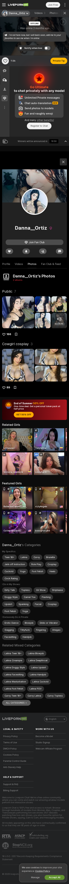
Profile (6, 264)
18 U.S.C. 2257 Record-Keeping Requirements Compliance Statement (32, 858)
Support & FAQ (10, 784)
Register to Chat (39, 126)
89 (8, 387)
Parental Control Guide (14, 761)
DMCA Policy (10, 748)
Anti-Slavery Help (12, 767)
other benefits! (45, 120)
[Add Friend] (43, 251)
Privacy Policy (10, 736)
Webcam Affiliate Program (49, 748)
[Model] (63, 161)
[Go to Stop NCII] (22, 845)
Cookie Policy (42, 871)
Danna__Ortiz (11, 545)
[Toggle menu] (4, 5)
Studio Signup (43, 742)
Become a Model (44, 736)
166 (9, 334)
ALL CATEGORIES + (16, 702)
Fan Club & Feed (51, 264)
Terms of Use (10, 742)
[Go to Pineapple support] (6, 845)
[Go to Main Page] (21, 4)
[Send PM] (59, 251)
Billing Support (10, 790)
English (52, 719)
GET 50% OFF (23, 414)
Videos (39, 13)
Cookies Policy (11, 755)
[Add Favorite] (5, 60)
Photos (56, 13)
